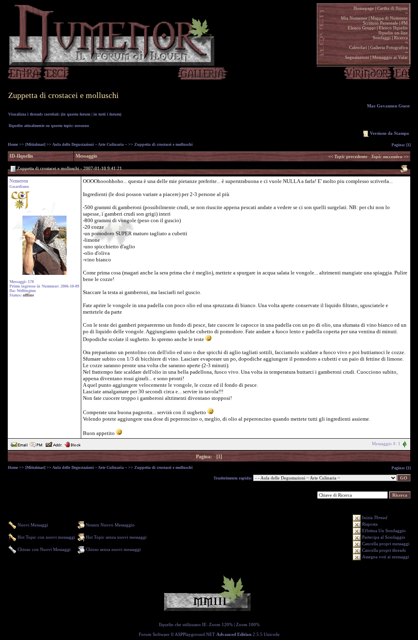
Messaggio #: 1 (386, 443)
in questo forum (76, 114)
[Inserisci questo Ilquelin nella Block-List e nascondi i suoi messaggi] (72, 443)
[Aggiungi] (53, 443)
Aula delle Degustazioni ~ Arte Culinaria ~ (89, 144)
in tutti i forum (106, 114)
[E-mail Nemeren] (19, 443)
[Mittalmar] (35, 144)
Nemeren (18, 181)
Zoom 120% (221, 624)
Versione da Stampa (389, 133)
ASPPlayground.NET (195, 634)
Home (13, 144)
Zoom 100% (248, 624)
